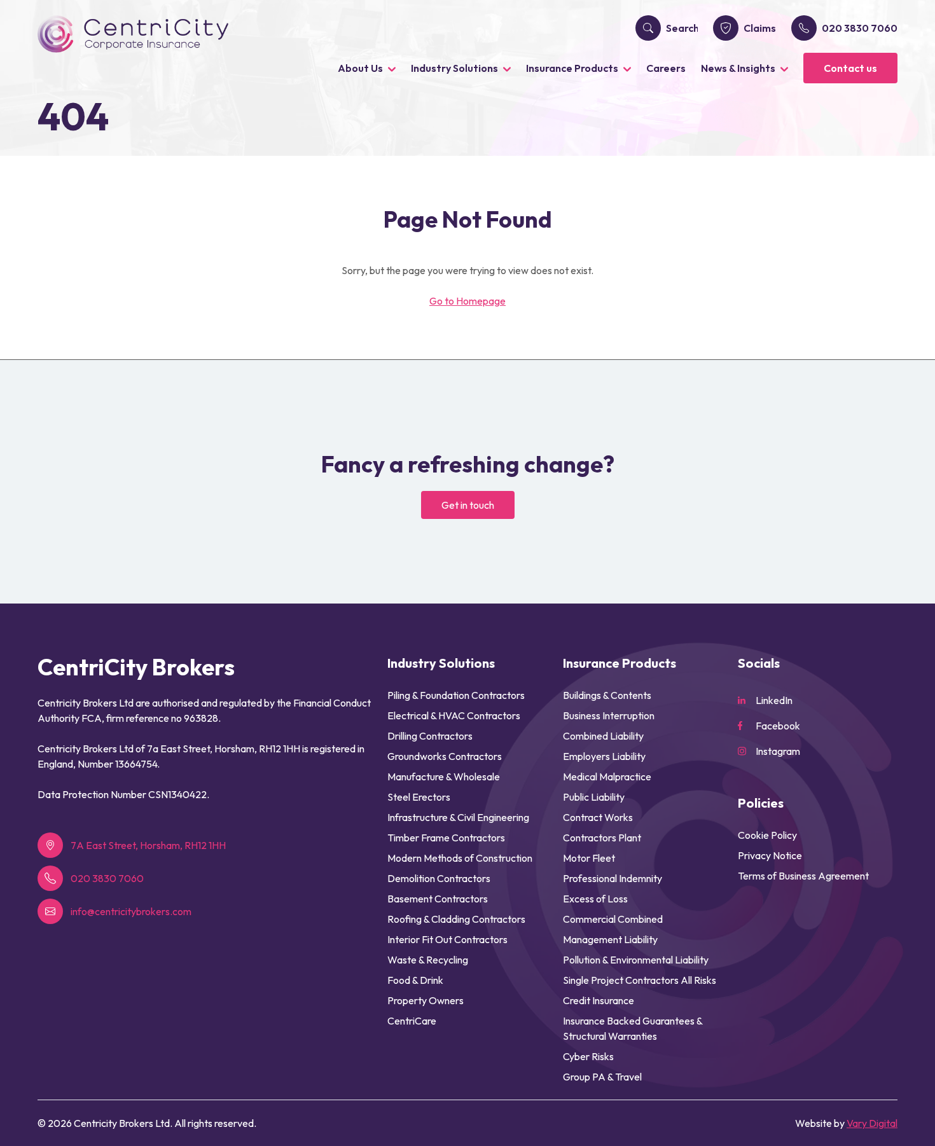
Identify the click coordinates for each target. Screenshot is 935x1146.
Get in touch (467, 505)
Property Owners (425, 1000)
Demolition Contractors (438, 878)
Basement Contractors (437, 898)
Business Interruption (608, 715)
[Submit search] (648, 28)
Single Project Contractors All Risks (639, 980)
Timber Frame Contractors (446, 837)
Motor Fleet (589, 858)
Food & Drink (415, 980)
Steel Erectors (418, 796)
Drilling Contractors (430, 735)
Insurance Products (572, 68)
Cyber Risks (588, 1056)
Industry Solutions (454, 68)
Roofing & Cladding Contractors (456, 919)
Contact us (850, 68)
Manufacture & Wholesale (443, 776)
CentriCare (411, 1020)
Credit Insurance (598, 1000)
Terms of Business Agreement (803, 875)
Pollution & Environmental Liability (636, 959)
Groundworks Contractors (444, 756)
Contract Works (598, 817)
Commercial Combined (613, 919)
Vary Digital (872, 1123)
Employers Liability (604, 756)
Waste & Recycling (427, 959)
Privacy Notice (770, 855)
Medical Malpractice (607, 776)
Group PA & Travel (602, 1076)
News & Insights (738, 68)
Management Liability (610, 939)
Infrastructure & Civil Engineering (458, 817)
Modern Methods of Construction (459, 858)
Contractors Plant (602, 837)
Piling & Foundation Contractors (456, 695)
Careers (666, 68)
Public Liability (594, 796)
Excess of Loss (595, 898)
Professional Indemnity (612, 878)
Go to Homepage (467, 300)
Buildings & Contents (607, 695)
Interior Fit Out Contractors (447, 939)
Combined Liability (603, 735)
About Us (360, 68)
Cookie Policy (767, 835)
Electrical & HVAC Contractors (453, 715)
